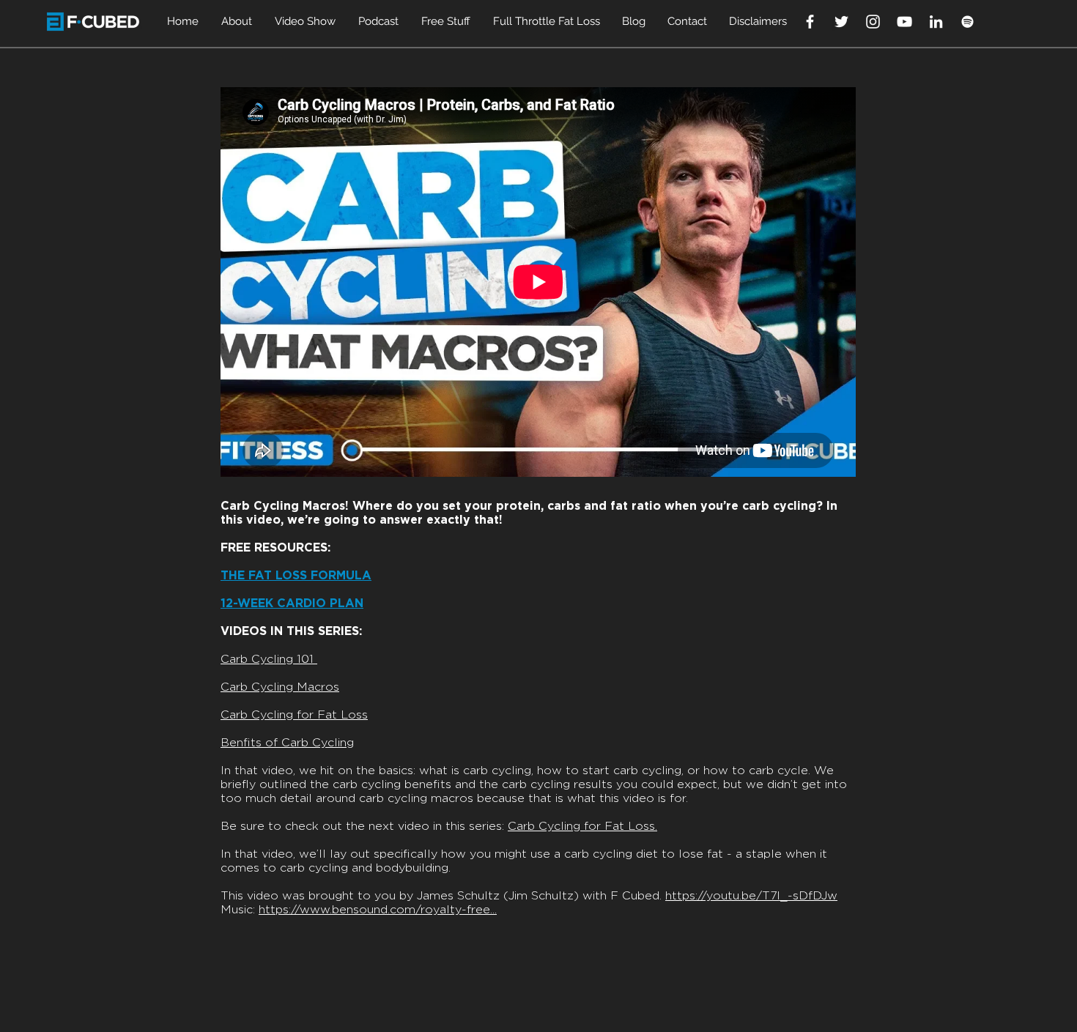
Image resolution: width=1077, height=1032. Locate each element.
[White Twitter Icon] (841, 21)
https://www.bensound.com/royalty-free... (378, 910)
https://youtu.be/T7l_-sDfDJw (751, 896)
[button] (237, 21)
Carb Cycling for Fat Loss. (582, 826)
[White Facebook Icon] (810, 21)
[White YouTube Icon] (904, 21)
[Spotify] (967, 21)
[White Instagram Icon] (873, 21)
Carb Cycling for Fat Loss (294, 715)
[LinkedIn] (936, 21)
